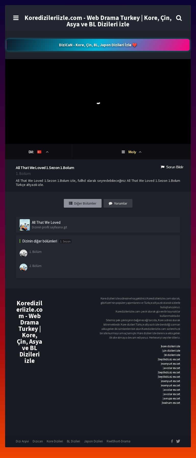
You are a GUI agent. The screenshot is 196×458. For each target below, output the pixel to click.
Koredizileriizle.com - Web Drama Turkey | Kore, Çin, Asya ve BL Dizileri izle (98, 21)
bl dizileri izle (172, 355)
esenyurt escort (170, 363)
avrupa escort (171, 398)
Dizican (38, 441)
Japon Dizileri (93, 441)
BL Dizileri (73, 441)
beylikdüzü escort (169, 359)
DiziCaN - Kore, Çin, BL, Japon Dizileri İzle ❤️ (98, 44)
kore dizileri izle (170, 346)
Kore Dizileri (55, 441)
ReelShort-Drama (118, 441)
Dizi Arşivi (22, 441)
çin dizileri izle (171, 350)
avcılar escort (172, 368)
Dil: (32, 152)
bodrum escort (171, 403)
